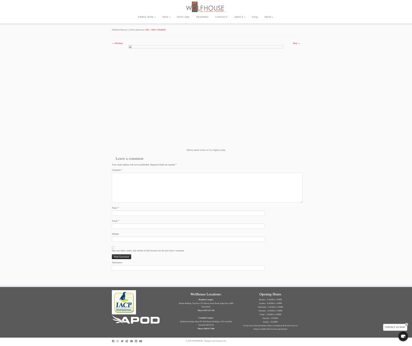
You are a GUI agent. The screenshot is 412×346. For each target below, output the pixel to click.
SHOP (268, 17)
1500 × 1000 (150, 30)
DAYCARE (183, 17)
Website (115, 234)
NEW (165, 17)
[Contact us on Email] (132, 341)
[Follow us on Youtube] (141, 341)
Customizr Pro (221, 341)
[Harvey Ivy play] (206, 96)
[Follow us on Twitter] (123, 341)
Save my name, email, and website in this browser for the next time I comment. (148, 250)
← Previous (117, 43)
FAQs (255, 17)
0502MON (161, 30)
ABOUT (239, 17)
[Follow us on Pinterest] (128, 341)
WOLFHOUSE (197, 341)
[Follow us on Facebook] (114, 341)
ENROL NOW (146, 17)
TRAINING (202, 17)
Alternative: (117, 262)
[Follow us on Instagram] (119, 341)
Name (115, 208)
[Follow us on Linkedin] (137, 341)
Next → (296, 43)
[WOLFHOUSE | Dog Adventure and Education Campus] (206, 7)
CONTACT (221, 17)
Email (115, 221)
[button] (403, 336)
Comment (117, 170)
